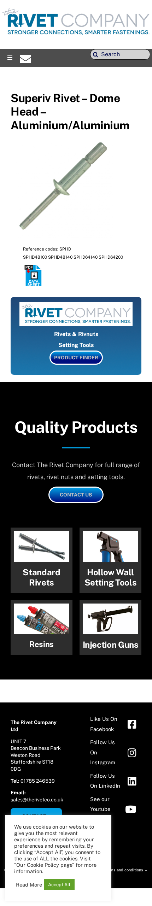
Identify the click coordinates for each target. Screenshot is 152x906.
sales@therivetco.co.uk (37, 799)
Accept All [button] (59, 884)
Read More (29, 885)
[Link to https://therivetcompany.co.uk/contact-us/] (25, 59)
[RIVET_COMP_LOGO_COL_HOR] (76, 8)
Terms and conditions (124, 870)
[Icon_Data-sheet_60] (33, 267)
